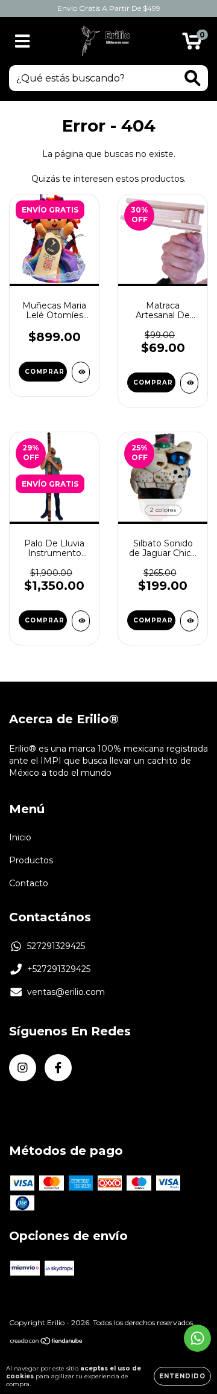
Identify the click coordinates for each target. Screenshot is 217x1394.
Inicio (20, 837)
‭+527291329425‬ (58, 969)
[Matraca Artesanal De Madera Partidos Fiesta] (189, 383)
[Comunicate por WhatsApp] (197, 1338)
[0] (192, 44)
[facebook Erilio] (58, 1067)
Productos (31, 860)
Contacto (28, 883)
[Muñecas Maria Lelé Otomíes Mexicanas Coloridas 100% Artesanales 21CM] (81, 372)
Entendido (182, 1376)
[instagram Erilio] (22, 1067)
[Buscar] (192, 78)
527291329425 (56, 946)
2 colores (163, 510)
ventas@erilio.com (66, 991)
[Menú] (22, 41)
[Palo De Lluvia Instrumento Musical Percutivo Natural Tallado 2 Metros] (81, 620)
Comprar (44, 372)
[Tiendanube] (46, 1341)
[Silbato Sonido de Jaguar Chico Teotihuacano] (189, 620)
